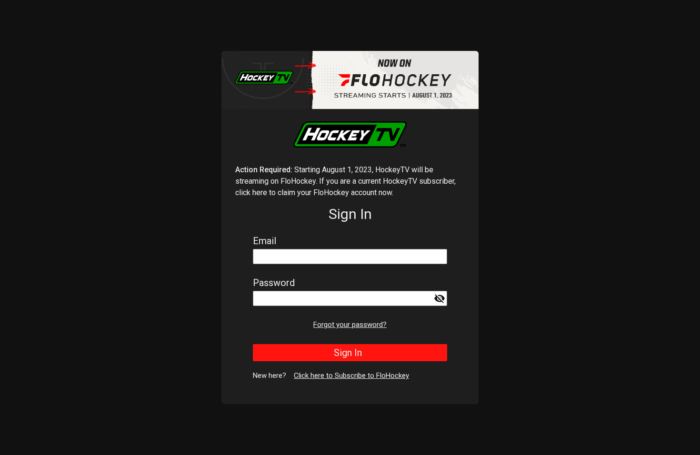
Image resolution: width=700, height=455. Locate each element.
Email (264, 241)
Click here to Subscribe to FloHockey (351, 375)
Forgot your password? (350, 324)
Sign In (348, 352)
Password (274, 282)
